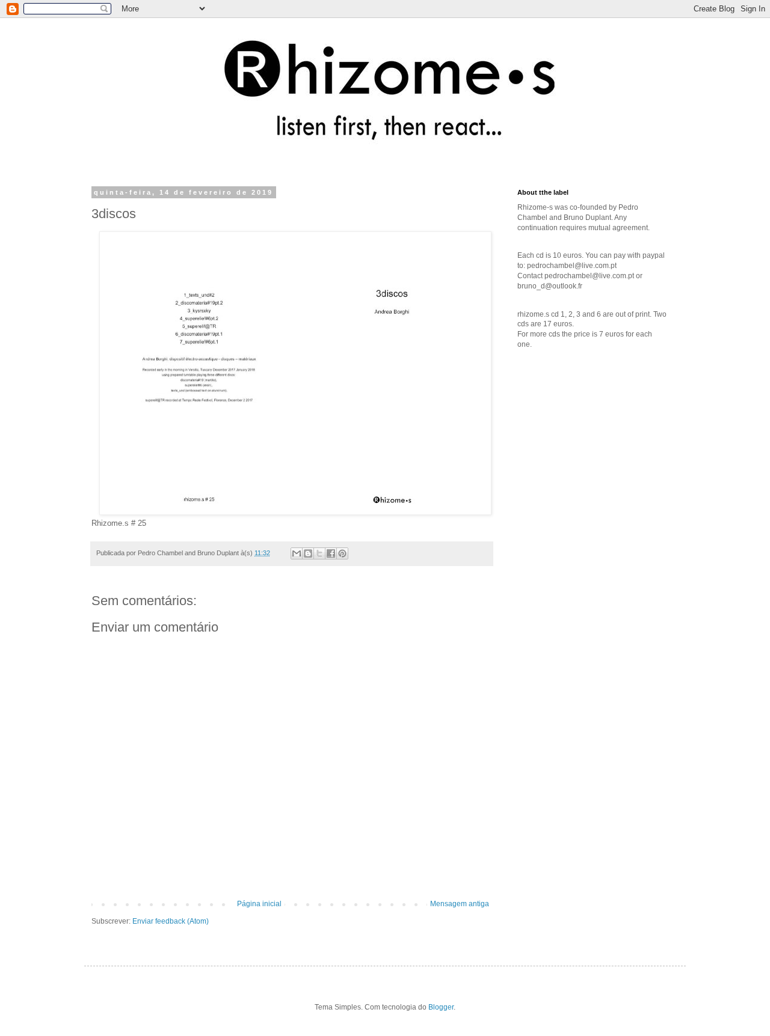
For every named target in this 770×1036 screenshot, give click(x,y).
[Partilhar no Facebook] (331, 553)
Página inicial (259, 904)
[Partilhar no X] (319, 553)
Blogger (441, 1007)
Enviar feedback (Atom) (170, 921)
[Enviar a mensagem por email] (297, 553)
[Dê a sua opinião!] (308, 553)
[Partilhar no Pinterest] (342, 553)
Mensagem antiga (459, 904)
